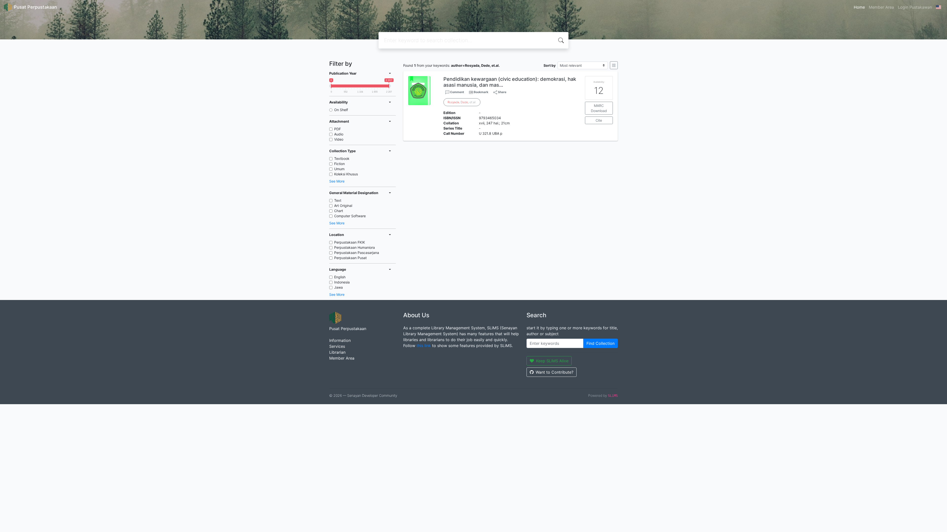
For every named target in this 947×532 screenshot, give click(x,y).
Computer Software (350, 216)
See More (337, 181)
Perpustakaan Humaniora (354, 247)
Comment (456, 92)
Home (859, 7)
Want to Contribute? (554, 372)
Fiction (339, 164)
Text (337, 200)
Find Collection (600, 343)
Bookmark (481, 92)
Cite (599, 120)
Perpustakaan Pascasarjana (356, 252)
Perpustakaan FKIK (349, 242)
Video (338, 139)
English (340, 277)
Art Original (343, 205)
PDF (337, 129)
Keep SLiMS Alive (552, 360)
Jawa (338, 287)
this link (424, 345)
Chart (338, 211)
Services (337, 346)
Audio (338, 134)
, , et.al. (462, 102)
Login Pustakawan (915, 7)
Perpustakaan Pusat (350, 258)
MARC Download (599, 108)
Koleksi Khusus (346, 174)
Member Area (881, 7)
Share (501, 92)
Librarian (337, 352)
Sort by (550, 65)
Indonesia (342, 282)
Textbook (341, 158)
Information (340, 340)
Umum (339, 169)
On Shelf (341, 110)
